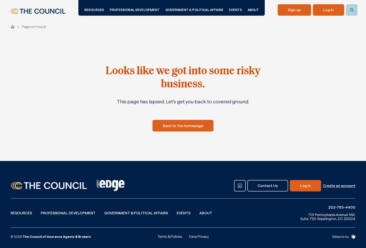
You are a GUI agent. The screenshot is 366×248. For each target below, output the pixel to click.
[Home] (13, 27)
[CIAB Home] (38, 11)
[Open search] (352, 10)
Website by (340, 236)
